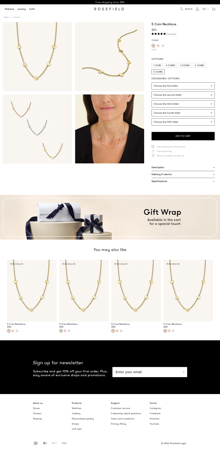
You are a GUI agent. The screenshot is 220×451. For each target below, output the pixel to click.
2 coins (170, 65)
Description (183, 167)
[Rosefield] (109, 9)
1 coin (157, 65)
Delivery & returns (183, 174)
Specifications (183, 181)
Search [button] (189, 8)
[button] (205, 9)
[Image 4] (109, 56)
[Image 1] (37, 56)
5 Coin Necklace (16, 324)
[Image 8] (109, 128)
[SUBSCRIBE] (183, 372)
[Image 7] (37, 128)
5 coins (158, 71)
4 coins (199, 65)
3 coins (185, 65)
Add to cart (183, 136)
